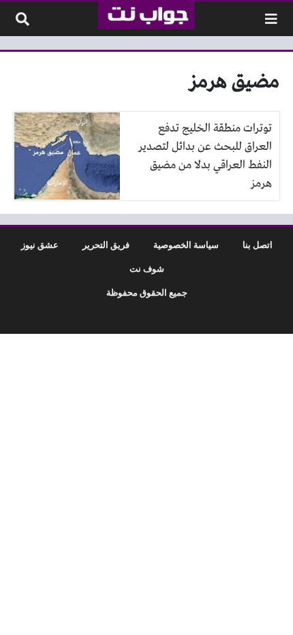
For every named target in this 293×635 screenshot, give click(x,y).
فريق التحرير (105, 245)
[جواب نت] (146, 15)
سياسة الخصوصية (186, 245)
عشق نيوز (40, 245)
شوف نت (146, 269)
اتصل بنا (258, 245)
